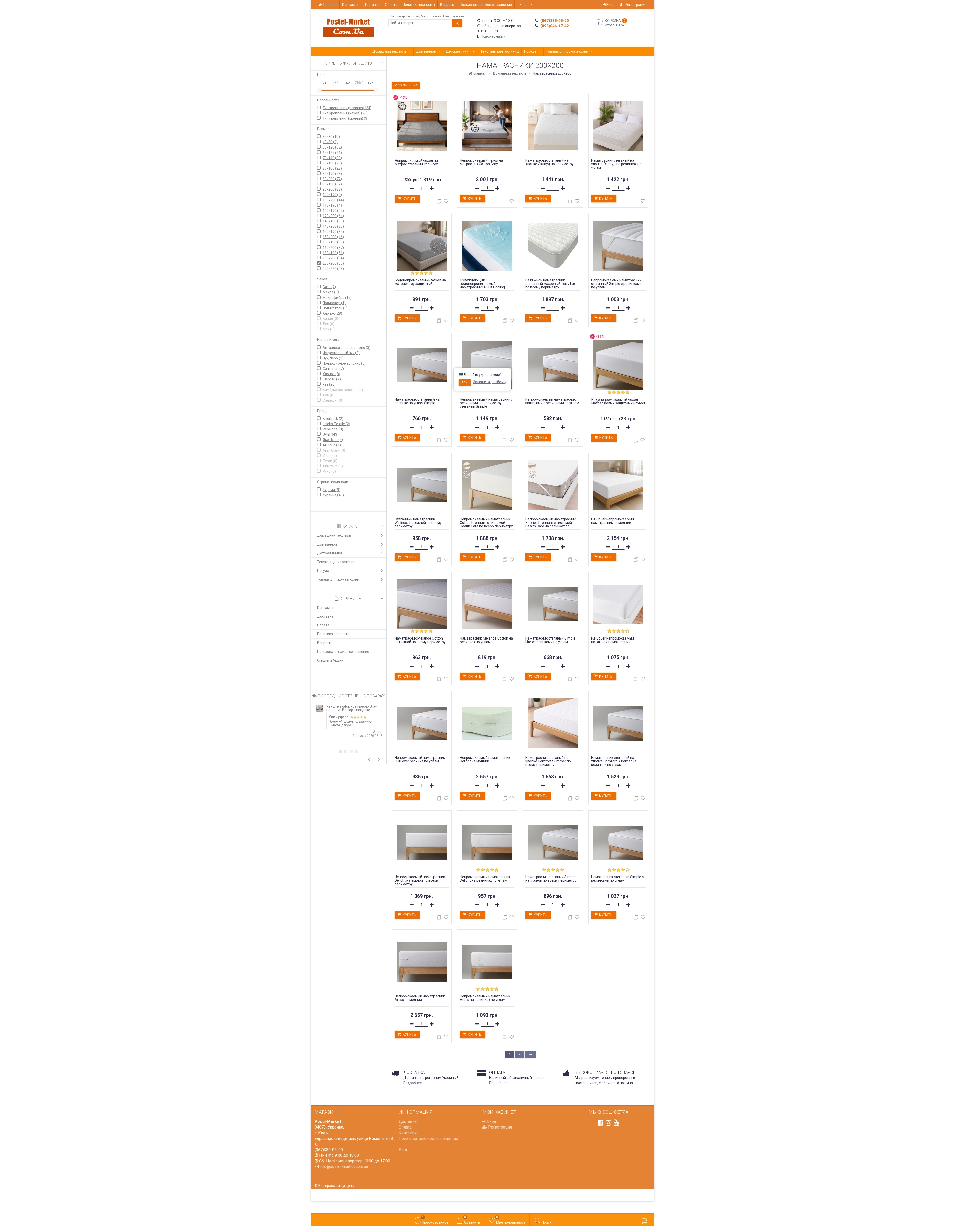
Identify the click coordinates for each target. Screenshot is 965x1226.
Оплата (391, 5)
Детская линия (458, 51)
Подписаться (881, 1178)
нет (329, 384)
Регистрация (635, 5)
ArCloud (332, 445)
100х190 (332, 195)
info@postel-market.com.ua (344, 1166)
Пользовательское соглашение (486, 5)
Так (465, 382)
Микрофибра (337, 298)
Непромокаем (453, 16)
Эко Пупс (333, 440)
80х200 (332, 179)
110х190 (332, 205)
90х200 (332, 189)
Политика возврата (419, 5)
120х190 (333, 211)
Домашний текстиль (389, 51)
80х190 (332, 174)
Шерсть (332, 379)
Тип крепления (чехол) (345, 113)
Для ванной (426, 51)
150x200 (333, 237)
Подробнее (412, 1083)
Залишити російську (489, 382)
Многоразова (431, 16)
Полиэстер (334, 303)
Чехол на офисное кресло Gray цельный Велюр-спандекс (351, 708)
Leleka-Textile (336, 424)
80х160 (332, 168)
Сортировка (407, 85)
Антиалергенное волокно (346, 348)
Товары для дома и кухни (567, 51)
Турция (331, 490)
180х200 (333, 258)
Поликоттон (335, 308)
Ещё (523, 5)
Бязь (329, 287)
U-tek (331, 434)
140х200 (333, 226)
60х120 (332, 147)
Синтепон (333, 369)
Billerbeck (333, 419)
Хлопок (332, 313)
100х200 (333, 200)
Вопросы (447, 5)
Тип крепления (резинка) (347, 108)
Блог (403, 1149)
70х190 (332, 163)
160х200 (333, 248)
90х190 (332, 184)
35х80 (331, 137)
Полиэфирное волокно (344, 363)
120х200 (333, 216)
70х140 (332, 158)
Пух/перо (333, 358)
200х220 (333, 269)
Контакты (350, 5)
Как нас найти (494, 36)
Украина (333, 495)
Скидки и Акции (330, 660)
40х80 (330, 142)
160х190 (333, 242)
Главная (330, 5)
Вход (610, 5)
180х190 (333, 253)
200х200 (333, 263)
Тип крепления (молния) (345, 118)
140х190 (333, 221)
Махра (331, 292)
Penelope (333, 429)
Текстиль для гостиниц (499, 51)
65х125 (332, 153)
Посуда (530, 51)
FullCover (412, 16)
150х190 (333, 232)
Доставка (371, 5)
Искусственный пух (341, 353)
